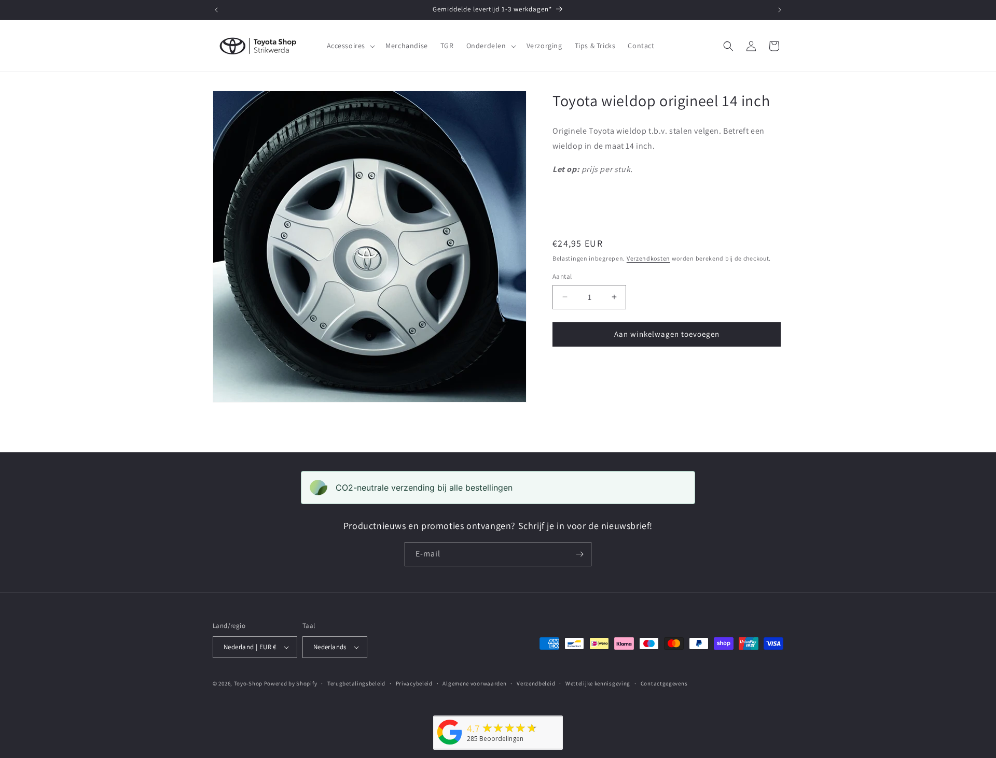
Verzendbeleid (536, 683)
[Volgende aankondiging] (779, 10)
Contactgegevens (664, 683)
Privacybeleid (414, 683)
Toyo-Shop (248, 683)
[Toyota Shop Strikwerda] (450, 744)
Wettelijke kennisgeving (597, 683)
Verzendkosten (648, 258)
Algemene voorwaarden (474, 683)
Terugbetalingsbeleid (356, 683)
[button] (350, 45)
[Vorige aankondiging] (216, 10)
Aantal (562, 276)
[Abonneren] (579, 554)
